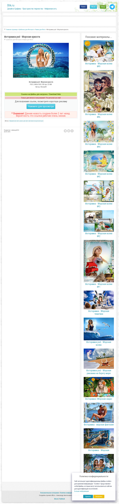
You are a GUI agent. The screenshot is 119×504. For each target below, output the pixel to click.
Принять (88, 496)
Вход (103, 7)
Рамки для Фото (28, 40)
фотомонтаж (32, 121)
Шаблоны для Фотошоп (13, 40)
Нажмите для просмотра (41, 106)
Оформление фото (14, 121)
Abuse (56, 499)
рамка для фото (24, 121)
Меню (93, 7)
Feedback (62, 499)
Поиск (83, 7)
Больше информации (81, 491)
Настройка (99, 496)
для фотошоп (39, 121)
